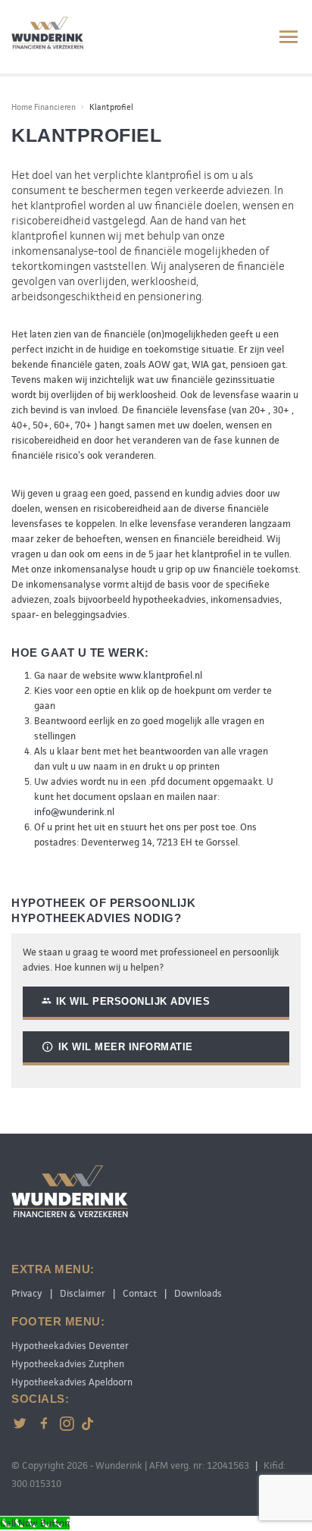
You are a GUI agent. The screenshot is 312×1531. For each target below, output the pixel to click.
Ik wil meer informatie (125, 1047)
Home (22, 107)
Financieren (55, 107)
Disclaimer (82, 1293)
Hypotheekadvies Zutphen (67, 1363)
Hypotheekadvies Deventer (70, 1345)
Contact (140, 1293)
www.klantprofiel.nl (160, 675)
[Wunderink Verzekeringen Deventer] (47, 34)
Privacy (26, 1293)
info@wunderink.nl (74, 811)
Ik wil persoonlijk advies (133, 1001)
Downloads (198, 1293)
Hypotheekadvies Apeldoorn (72, 1382)
